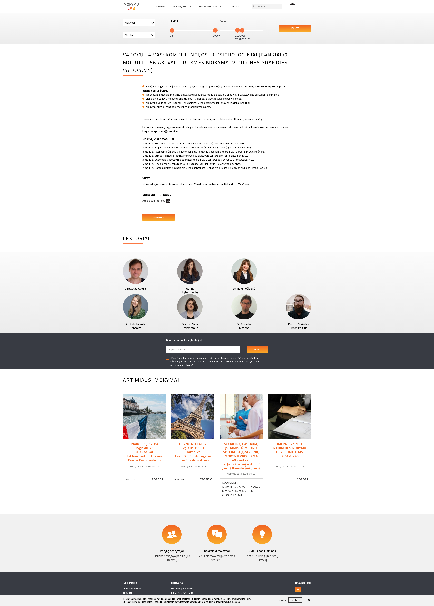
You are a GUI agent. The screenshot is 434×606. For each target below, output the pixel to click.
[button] (139, 22)
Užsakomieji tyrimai (210, 6)
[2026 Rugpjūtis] (237, 30)
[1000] (215, 30)
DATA (223, 21)
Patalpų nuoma (182, 6)
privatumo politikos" (181, 365)
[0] (172, 30)
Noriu (257, 349)
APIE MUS (234, 6)
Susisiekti (158, 217)
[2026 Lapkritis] (242, 30)
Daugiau (144, 439)
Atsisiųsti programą (153, 201)
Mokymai (160, 6)
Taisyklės (127, 592)
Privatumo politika (132, 588)
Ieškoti (295, 28)
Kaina (174, 21)
